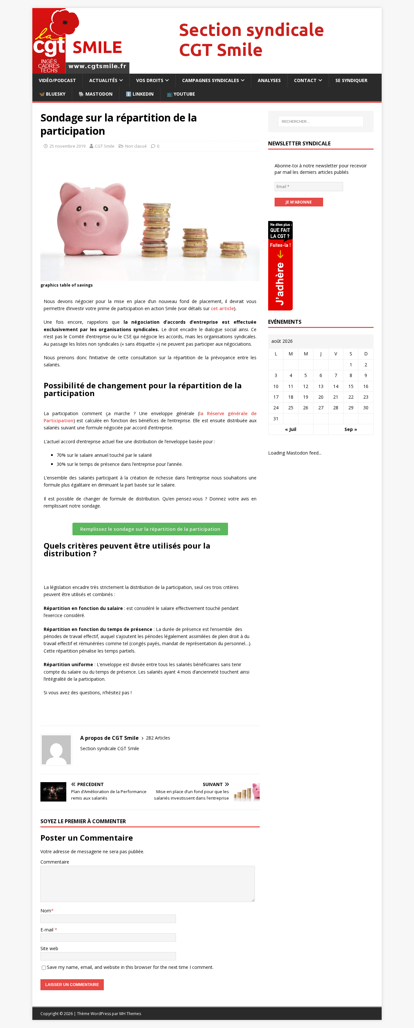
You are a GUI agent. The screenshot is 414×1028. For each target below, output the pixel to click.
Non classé (136, 146)
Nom (45, 910)
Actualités (103, 80)
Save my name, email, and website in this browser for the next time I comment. (130, 967)
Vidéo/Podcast (57, 80)
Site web (49, 948)
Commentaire (54, 862)
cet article (222, 308)
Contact (305, 80)
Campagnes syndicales (210, 80)
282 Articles (158, 738)
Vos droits (149, 80)
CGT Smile (104, 146)
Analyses (269, 80)
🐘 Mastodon (96, 94)
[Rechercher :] (320, 121)
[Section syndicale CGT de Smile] (206, 70)
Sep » (350, 429)
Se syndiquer (351, 80)
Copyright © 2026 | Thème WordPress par (79, 1013)
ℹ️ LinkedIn (140, 94)
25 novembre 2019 (67, 146)
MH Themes (130, 1013)
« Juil (290, 429)
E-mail (47, 930)
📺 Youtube (181, 94)
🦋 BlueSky (52, 94)
